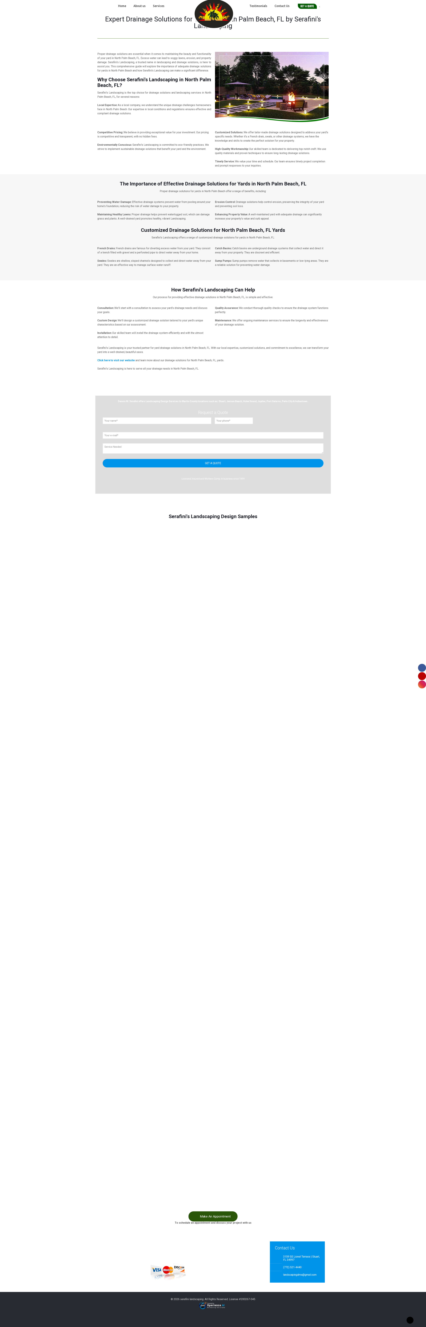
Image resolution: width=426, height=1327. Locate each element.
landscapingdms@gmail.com (300, 1274)
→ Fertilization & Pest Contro (112, 1259)
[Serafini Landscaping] (213, 15)
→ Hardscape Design (108, 1267)
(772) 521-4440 (292, 1267)
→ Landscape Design (108, 1263)
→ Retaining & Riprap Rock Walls (114, 1272)
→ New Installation (107, 1251)
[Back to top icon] (410, 1320)
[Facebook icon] (209, 1315)
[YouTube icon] (213, 1315)
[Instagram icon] (216, 1315)
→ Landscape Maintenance (111, 1255)
